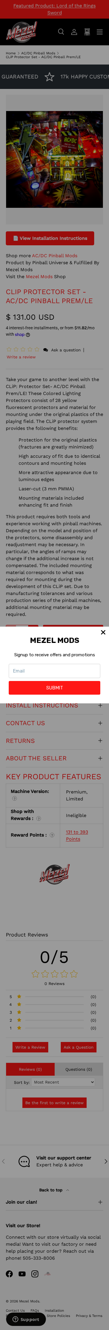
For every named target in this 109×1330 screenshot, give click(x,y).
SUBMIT (54, 688)
